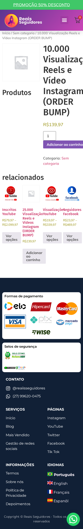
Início (6, 33)
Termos (12, 473)
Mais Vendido (17, 435)
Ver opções (11, 238)
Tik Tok (53, 452)
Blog (10, 426)
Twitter (53, 435)
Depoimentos (18, 504)
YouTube (55, 426)
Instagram (56, 418)
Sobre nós (14, 482)
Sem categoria (24, 33)
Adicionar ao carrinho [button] (34, 256)
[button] (64, 20)
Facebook (56, 443)
